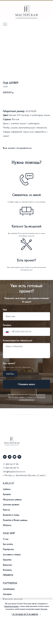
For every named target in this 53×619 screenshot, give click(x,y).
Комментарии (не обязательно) (17, 586)
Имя (5, 555)
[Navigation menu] (5, 24)
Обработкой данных (11, 606)
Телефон (7, 570)
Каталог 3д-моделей (26, 226)
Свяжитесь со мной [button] (26, 195)
